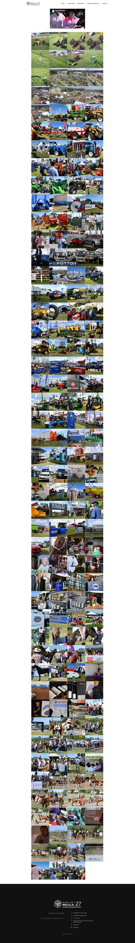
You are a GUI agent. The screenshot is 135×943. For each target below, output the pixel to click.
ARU (42, 918)
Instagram (76, 927)
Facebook (76, 924)
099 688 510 (76, 913)
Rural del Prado (55, 918)
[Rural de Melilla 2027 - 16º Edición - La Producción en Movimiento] (33, 4)
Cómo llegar (76, 918)
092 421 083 (84, 913)
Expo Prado (47, 918)
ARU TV (62, 918)
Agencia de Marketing (67, 934)
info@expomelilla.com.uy (79, 915)
